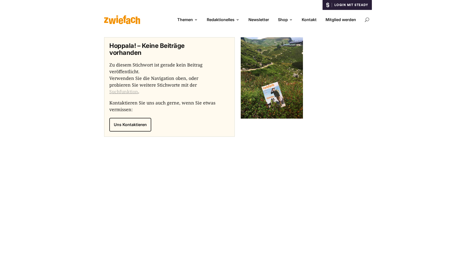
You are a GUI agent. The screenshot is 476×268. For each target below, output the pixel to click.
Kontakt (309, 19)
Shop (283, 19)
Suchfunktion (123, 92)
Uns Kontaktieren (130, 124)
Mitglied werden (341, 19)
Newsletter (258, 19)
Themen (185, 19)
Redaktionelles (221, 19)
